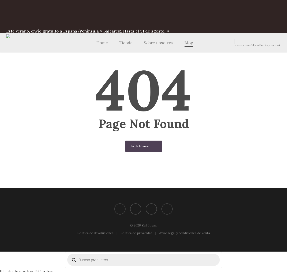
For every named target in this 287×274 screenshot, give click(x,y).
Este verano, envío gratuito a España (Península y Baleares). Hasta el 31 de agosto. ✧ (88, 31)
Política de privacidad (136, 233)
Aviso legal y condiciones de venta (184, 233)
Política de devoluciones (95, 233)
